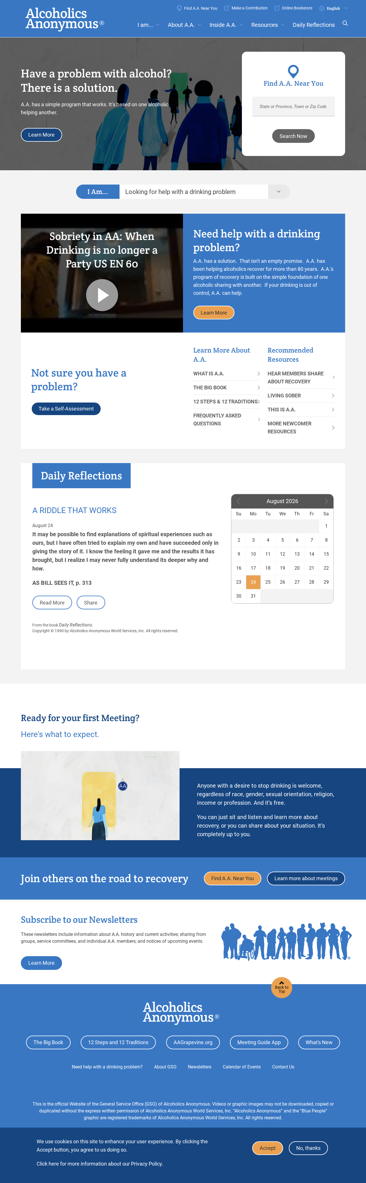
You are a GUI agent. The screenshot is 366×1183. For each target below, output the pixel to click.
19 (282, 568)
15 (326, 554)
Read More (52, 603)
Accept (268, 1148)
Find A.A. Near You (200, 8)
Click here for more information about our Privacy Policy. (100, 1164)
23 (238, 582)
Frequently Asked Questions (217, 420)
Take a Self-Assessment (66, 409)
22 (326, 568)
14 (311, 554)
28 (311, 582)
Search (343, 27)
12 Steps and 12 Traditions (118, 1042)
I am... (145, 24)
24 (253, 582)
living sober (284, 396)
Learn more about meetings (306, 878)
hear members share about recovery (296, 378)
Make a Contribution (250, 8)
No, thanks (308, 1148)
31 (253, 596)
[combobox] (194, 192)
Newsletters (199, 1067)
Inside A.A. (223, 24)
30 (238, 596)
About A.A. (181, 24)
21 (311, 568)
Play (102, 295)
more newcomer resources (289, 428)
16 (238, 568)
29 (326, 582)
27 (297, 582)
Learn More (41, 135)
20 (297, 568)
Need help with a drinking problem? (107, 1067)
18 (267, 568)
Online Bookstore (297, 8)
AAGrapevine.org (193, 1042)
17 (253, 568)
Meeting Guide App (259, 1042)
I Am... (97, 191)
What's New (319, 1042)
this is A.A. (282, 410)
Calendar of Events (242, 1067)
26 (282, 582)
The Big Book (209, 388)
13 (297, 554)
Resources (264, 24)
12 (282, 554)
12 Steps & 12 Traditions (225, 402)
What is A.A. (208, 374)
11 (267, 554)
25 (267, 582)
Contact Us (283, 1067)
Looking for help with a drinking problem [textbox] (180, 191)
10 (253, 554)
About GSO (165, 1067)
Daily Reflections (314, 24)
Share (91, 603)
